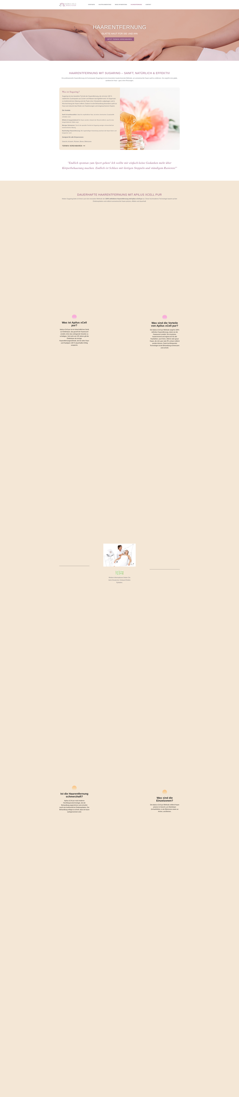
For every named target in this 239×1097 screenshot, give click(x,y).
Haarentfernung (136, 4)
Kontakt (148, 4)
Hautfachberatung (105, 4)
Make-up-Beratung (121, 4)
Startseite (91, 4)
